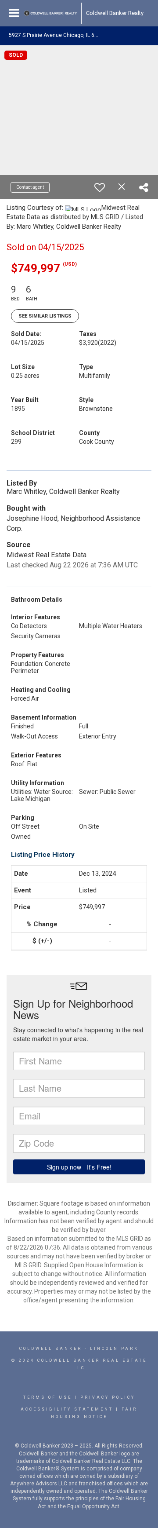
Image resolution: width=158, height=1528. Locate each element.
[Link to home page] (50, 13)
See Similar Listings (45, 316)
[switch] (100, 187)
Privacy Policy (107, 1397)
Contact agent (30, 187)
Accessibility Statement (67, 1409)
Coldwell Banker (50, 1348)
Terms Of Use (47, 1397)
